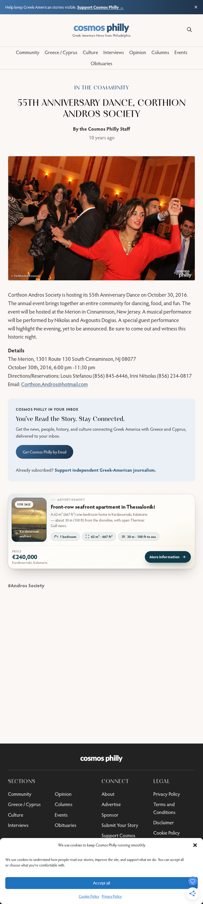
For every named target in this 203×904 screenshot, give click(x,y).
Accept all (101, 883)
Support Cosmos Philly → (100, 7)
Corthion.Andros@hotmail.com (54, 384)
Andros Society (27, 585)
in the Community (101, 87)
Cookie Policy (89, 896)
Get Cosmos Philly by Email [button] (44, 452)
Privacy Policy (112, 896)
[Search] (189, 30)
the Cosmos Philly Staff (105, 128)
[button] (195, 845)
